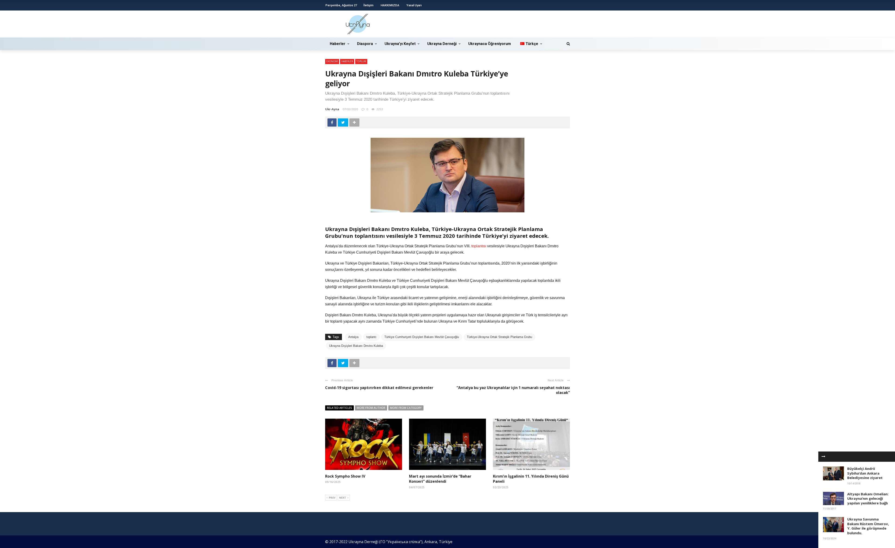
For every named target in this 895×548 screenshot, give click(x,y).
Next (342, 497)
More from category (406, 408)
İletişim (368, 5)
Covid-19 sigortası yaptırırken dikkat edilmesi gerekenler (379, 387)
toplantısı (478, 246)
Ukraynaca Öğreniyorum (489, 43)
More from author (371, 408)
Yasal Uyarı (414, 5)
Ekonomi (332, 61)
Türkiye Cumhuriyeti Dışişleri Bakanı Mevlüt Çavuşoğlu (421, 337)
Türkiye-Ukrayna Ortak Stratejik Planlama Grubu (499, 337)
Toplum (361, 61)
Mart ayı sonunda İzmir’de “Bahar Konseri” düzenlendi (440, 479)
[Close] (823, 456)
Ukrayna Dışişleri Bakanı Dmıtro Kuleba (356, 346)
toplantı (371, 337)
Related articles (339, 408)
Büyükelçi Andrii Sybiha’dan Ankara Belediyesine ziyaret (865, 473)
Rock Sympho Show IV (345, 476)
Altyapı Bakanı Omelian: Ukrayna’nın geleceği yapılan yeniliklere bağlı (867, 498)
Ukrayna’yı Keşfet (400, 43)
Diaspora (365, 43)
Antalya (353, 337)
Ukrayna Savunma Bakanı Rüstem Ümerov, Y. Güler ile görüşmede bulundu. (868, 526)
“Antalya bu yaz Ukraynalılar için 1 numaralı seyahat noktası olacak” (513, 390)
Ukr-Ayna (332, 109)
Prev (332, 497)
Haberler (337, 43)
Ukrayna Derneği (442, 43)
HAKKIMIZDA (390, 5)
